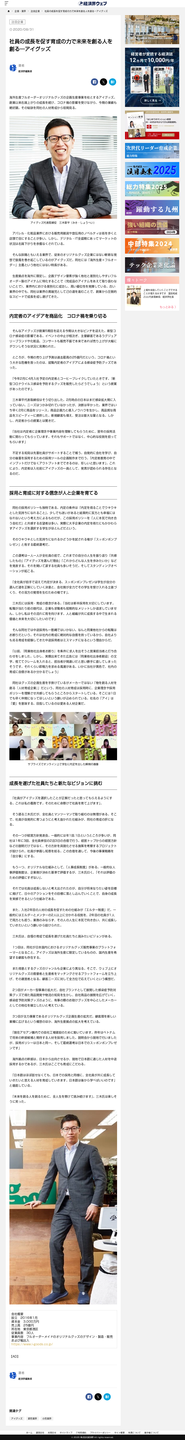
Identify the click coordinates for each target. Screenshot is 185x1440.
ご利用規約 (81, 1433)
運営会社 (40, 1433)
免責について (134, 1433)
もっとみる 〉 (169, 307)
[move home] (9, 11)
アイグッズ (17, 1418)
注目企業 (17, 22)
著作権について (151, 1433)
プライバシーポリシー (100, 1433)
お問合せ (52, 1433)
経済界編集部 (25, 71)
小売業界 (46, 1418)
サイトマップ (66, 1433)
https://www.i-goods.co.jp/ (32, 1344)
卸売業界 (32, 1418)
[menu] (6, 3)
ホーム (29, 1433)
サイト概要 (119, 1433)
